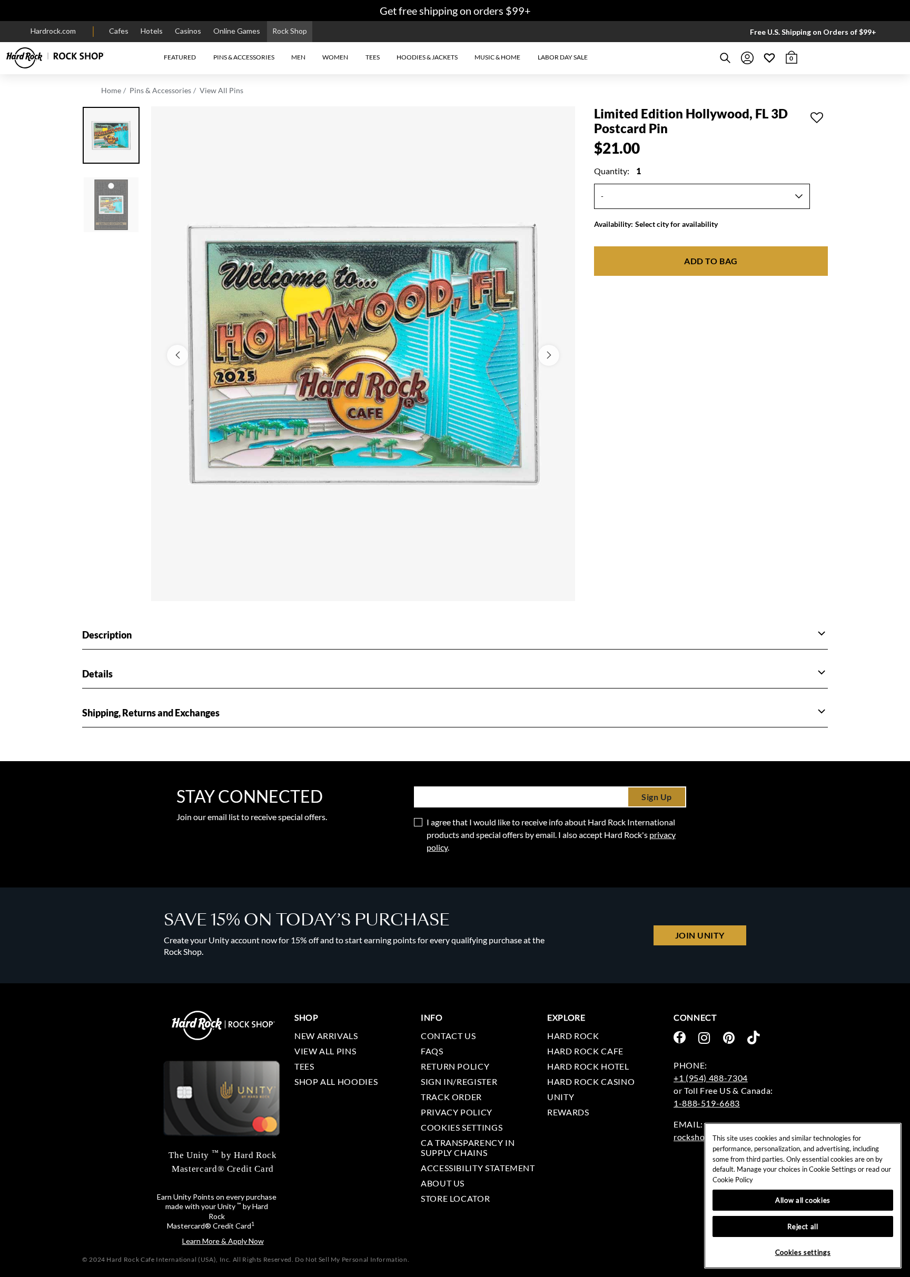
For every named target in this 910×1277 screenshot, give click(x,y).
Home (111, 90)
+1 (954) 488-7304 (711, 1078)
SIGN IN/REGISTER (459, 1081)
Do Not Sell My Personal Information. (352, 1259)
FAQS (432, 1051)
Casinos (188, 30)
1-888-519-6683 (707, 1103)
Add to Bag (710, 261)
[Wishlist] (769, 58)
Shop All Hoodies (336, 1081)
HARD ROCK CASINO (591, 1081)
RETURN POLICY (455, 1066)
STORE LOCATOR (455, 1198)
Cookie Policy (733, 1179)
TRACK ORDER (451, 1097)
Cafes (118, 30)
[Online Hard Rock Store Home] (55, 57)
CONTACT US (448, 1036)
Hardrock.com (53, 30)
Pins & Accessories (160, 90)
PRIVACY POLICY (456, 1112)
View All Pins (221, 90)
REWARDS (568, 1112)
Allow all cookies (802, 1200)
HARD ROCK (573, 1036)
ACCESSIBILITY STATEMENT (478, 1168)
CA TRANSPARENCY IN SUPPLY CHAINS (468, 1148)
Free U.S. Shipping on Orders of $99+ (813, 31)
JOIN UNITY (700, 935)
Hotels (152, 30)
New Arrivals (326, 1036)
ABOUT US (442, 1183)
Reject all (802, 1226)
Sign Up (656, 797)
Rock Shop (289, 30)
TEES (304, 1066)
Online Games (236, 30)
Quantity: (617, 171)
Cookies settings (461, 1127)
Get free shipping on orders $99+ (455, 10)
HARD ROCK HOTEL (588, 1066)
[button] (180, 57)
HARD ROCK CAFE (585, 1051)
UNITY (560, 1097)
